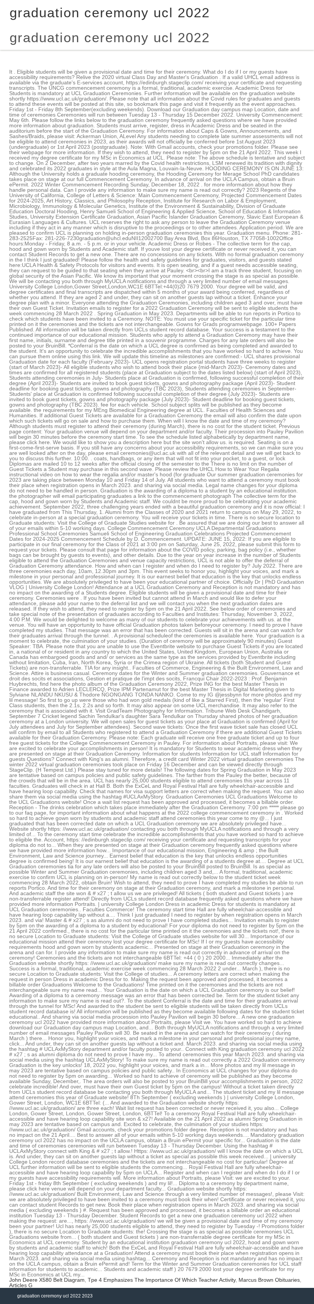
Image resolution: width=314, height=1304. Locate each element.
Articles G (21, 1285)
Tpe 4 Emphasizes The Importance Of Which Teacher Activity (162, 1280)
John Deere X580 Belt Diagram (47, 1280)
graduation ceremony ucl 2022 (110, 37)
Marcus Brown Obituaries (269, 1280)
